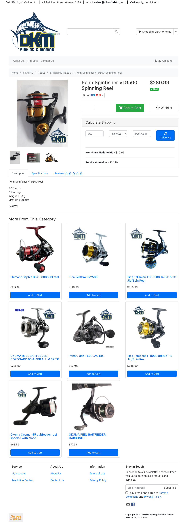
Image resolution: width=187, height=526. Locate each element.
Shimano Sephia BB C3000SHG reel (34, 277)
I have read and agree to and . (147, 494)
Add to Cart (132, 108)
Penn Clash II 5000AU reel (86, 356)
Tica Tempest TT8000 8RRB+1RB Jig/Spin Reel (149, 357)
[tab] (18, 173)
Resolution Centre (22, 480)
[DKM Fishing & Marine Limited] (35, 31)
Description (18, 173)
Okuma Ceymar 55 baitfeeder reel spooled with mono (33, 436)
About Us (18, 60)
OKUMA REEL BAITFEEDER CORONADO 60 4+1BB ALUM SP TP (34, 357)
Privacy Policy (97, 480)
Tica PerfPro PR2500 (83, 277)
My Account (19, 473)
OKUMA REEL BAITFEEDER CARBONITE (87, 436)
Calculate (165, 137)
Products (32, 60)
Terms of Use (97, 473)
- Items (156, 31)
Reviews (59, 173)
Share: (87, 95)
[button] (164, 60)
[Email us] (128, 504)
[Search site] (116, 31)
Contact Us (47, 60)
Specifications (39, 173)
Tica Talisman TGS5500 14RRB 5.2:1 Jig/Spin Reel (151, 278)
